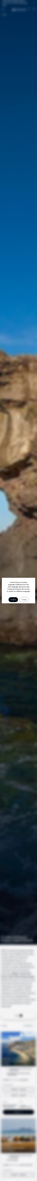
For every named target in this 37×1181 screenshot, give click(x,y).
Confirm (13, 599)
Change (24, 599)
